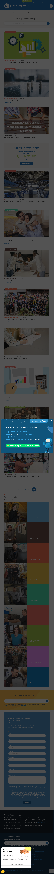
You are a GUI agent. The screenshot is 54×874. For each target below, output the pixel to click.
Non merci (6, 867)
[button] (3, 871)
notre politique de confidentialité (20, 860)
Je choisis (16, 867)
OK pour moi (26, 867)
